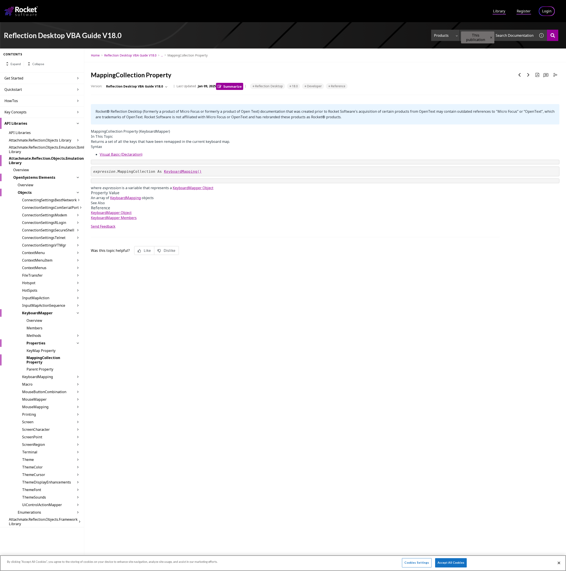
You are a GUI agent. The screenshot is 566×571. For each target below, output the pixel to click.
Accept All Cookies (451, 562)
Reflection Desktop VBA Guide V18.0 (130, 55)
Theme (28, 459)
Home (95, 55)
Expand (16, 64)
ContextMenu (33, 252)
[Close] (559, 563)
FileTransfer (32, 275)
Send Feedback (103, 226)
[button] (491, 37)
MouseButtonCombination (44, 391)
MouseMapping (35, 406)
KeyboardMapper (37, 313)
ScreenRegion (33, 444)
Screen (27, 422)
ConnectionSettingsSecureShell (48, 230)
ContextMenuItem (37, 260)
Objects (25, 192)
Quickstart (13, 89)
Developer (314, 86)
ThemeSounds (34, 497)
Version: (96, 86)
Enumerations (29, 512)
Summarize (232, 86)
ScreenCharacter (36, 429)
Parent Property (40, 369)
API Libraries (15, 123)
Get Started (13, 78)
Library (499, 11)
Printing (29, 414)
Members (34, 328)
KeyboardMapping (37, 376)
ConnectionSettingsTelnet (43, 237)
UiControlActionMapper (42, 504)
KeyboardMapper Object (193, 187)
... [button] (162, 55)
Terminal (29, 452)
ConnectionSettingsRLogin (44, 222)
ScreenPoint (32, 437)
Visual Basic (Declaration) (121, 154)
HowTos (11, 100)
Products (441, 35)
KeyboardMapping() (183, 171)
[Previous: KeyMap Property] (519, 74)
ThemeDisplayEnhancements (46, 482)
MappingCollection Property (43, 359)
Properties (36, 343)
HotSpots (29, 290)
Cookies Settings (416, 562)
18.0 (295, 86)
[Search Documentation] (552, 35)
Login (546, 11)
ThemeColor (32, 467)
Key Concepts (15, 112)
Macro (27, 384)
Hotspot (28, 282)
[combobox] (498, 35)
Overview (21, 169)
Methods (34, 335)
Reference (338, 86)
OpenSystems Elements (34, 177)
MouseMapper (34, 399)
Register (524, 11)
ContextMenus (34, 267)
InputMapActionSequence (43, 305)
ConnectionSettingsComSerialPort (50, 207)
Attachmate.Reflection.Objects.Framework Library (43, 521)
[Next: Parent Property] (528, 74)
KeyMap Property (41, 350)
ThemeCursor (33, 474)
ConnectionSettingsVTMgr (44, 245)
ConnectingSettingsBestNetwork (49, 200)
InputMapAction (35, 297)
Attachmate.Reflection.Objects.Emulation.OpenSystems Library (46, 160)
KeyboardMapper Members (114, 217)
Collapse (38, 64)
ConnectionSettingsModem (44, 215)
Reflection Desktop (269, 86)
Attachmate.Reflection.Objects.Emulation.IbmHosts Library (46, 149)
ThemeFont (31, 489)
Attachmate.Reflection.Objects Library (40, 140)
